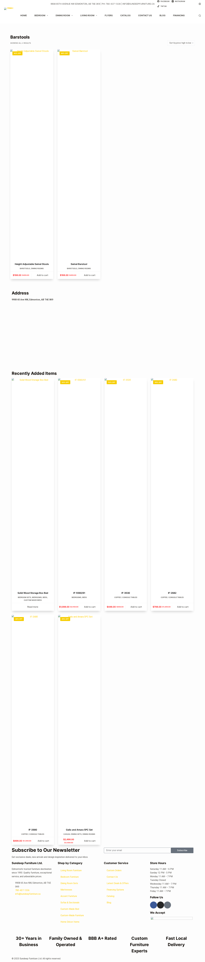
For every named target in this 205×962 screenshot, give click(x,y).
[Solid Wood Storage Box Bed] (33, 483)
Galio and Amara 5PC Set (79, 829)
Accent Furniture (69, 896)
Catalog (125, 15)
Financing (179, 15)
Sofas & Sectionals (70, 902)
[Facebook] (153, 905)
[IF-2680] (33, 720)
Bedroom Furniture (70, 877)
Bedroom (39, 15)
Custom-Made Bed (70, 909)
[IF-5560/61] (79, 483)
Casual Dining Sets (72, 834)
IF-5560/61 (79, 593)
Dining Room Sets (69, 883)
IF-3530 (125, 593)
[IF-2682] (172, 483)
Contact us (145, 15)
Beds (45, 597)
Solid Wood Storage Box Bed (33, 593)
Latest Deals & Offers (118, 883)
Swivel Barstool (79, 264)
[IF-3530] (126, 483)
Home (23, 15)
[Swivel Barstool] (78, 154)
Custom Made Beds (33, 600)
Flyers (109, 15)
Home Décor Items (70, 922)
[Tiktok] (167, 905)
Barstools (25, 268)
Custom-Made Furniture (72, 915)
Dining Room (63, 15)
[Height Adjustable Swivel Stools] (31, 154)
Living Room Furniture (71, 870)
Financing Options (115, 889)
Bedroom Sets (24, 597)
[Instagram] (160, 905)
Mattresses (66, 889)
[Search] (200, 16)
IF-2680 (33, 829)
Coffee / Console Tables (125, 597)
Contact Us (112, 877)
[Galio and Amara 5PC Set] (79, 720)
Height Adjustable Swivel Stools (32, 264)
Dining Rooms (37, 268)
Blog (162, 15)
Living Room (87, 15)
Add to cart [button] (42, 275)
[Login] (200, 4)
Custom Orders (114, 870)
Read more (32, 606)
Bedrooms (37, 597)
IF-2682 (172, 593)
